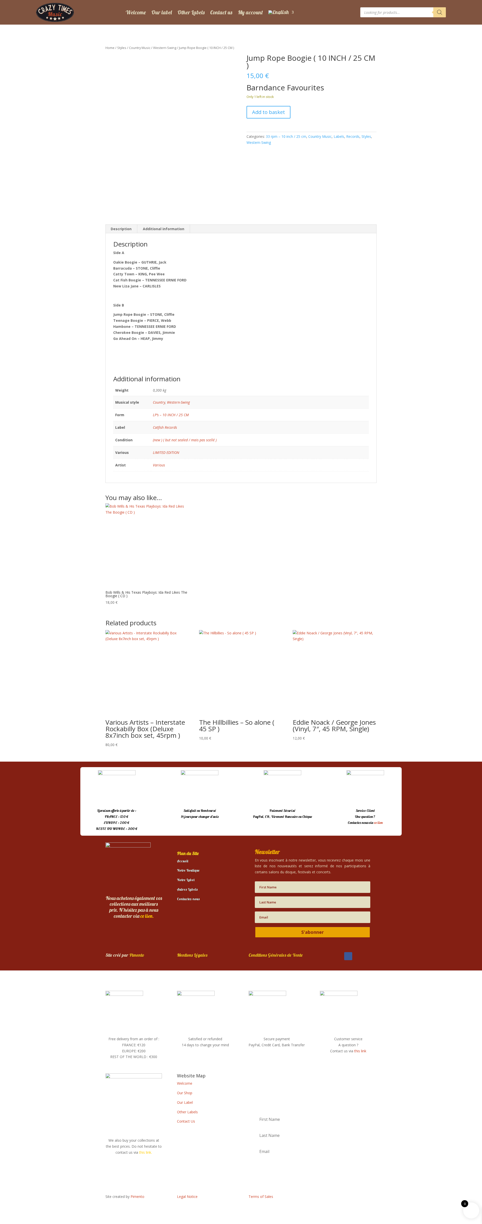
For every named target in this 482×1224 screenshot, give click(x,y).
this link (360, 1051)
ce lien (378, 822)
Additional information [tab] (163, 228)
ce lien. (147, 916)
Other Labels (191, 12)
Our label (161, 12)
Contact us (221, 12)
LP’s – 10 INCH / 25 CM (171, 414)
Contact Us (186, 1121)
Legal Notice (187, 1196)
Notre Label (186, 880)
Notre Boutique (188, 870)
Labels (339, 136)
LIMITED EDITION (166, 452)
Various (159, 465)
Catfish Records (165, 427)
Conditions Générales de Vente (276, 955)
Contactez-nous (188, 899)
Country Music (139, 47)
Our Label (185, 1102)
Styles (121, 47)
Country (159, 402)
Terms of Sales (261, 1196)
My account (250, 12)
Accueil (182, 861)
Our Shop (184, 1092)
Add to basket (268, 112)
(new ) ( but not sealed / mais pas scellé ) (185, 440)
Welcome (136, 12)
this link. (145, 1152)
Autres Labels (187, 889)
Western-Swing (164, 47)
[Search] (439, 12)
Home (109, 47)
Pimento (136, 955)
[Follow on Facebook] (348, 956)
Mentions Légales (192, 955)
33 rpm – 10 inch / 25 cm (286, 136)
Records (352, 136)
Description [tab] (121, 228)
